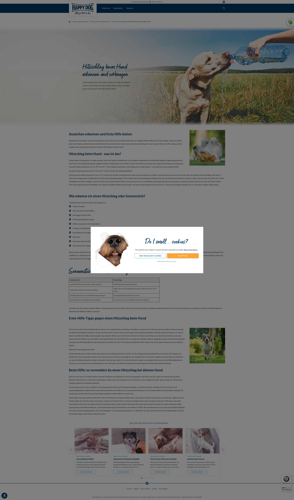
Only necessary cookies (150, 256)
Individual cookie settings (166, 261)
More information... (191, 250)
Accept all (183, 256)
